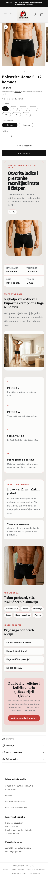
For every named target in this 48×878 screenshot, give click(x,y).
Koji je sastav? (14, 668)
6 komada (25, 125)
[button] (5, 15)
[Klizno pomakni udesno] (30, 71)
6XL (26, 115)
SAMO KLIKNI (22, 866)
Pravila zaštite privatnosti (36, 869)
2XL (23, 109)
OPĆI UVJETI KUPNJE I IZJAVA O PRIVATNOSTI (19, 787)
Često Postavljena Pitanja (16, 807)
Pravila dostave (34, 873)
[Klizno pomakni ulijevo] (18, 71)
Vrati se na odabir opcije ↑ (24, 718)
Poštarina (18, 91)
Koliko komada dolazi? (18, 642)
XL (14, 109)
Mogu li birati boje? (16, 651)
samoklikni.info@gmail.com (18, 848)
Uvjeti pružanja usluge (18, 873)
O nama (8, 795)
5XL (16, 115)
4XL (6, 115)
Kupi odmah (24, 153)
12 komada (10, 125)
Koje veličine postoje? (18, 659)
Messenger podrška (13, 851)
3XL (33, 109)
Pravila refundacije (17, 869)
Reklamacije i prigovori (15, 801)
